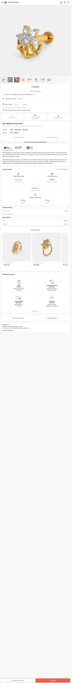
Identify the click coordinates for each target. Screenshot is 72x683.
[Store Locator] (61, 2)
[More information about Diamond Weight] (57, 182)
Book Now (20, 98)
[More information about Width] (49, 203)
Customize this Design (52, 137)
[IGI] (18, 147)
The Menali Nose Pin (9, 263)
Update (25, 104)
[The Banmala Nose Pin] (46, 247)
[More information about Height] (25, 203)
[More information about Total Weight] (9, 210)
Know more (35, 311)
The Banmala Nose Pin (39, 263)
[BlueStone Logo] (11, 2)
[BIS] (7, 147)
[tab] (3, 80)
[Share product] (3, 73)
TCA (34, 94)
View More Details (19, 137)
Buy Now (53, 680)
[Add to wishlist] (67, 73)
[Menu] (2, 2)
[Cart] (65, 2)
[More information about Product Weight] (39, 190)
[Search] (68, 2)
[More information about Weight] (7, 224)
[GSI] (29, 147)
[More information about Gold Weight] (22, 182)
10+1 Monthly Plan (17, 680)
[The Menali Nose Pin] (17, 247)
